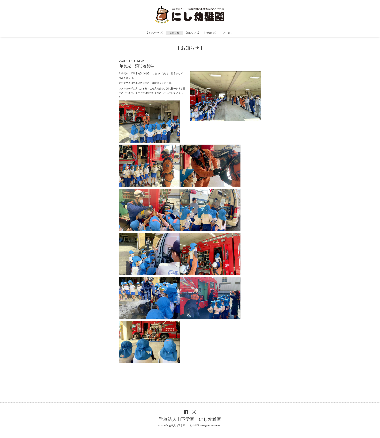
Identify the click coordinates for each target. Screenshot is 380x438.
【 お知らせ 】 (174, 33)
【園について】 (192, 33)
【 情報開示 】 (210, 33)
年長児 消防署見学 (136, 66)
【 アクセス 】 (227, 33)
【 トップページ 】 (155, 33)
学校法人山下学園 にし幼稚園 (190, 419)
